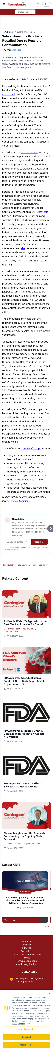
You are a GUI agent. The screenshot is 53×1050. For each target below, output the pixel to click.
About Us (26, 941)
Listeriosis (42, 211)
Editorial (26, 947)
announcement (29, 152)
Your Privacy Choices (26, 964)
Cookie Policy (23, 1024)
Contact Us (26, 951)
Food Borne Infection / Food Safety (32, 565)
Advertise (26, 944)
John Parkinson (11, 631)
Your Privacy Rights (26, 1029)
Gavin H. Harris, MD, (16, 843)
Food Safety (8, 565)
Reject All (26, 1037)
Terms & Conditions (26, 960)
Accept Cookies (26, 1045)
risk (23, 248)
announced (8, 94)
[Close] (50, 993)
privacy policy (13, 550)
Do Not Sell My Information (27, 954)
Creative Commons (20, 501)
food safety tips (32, 448)
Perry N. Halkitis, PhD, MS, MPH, (21, 628)
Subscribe (38, 542)
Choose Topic (23, 12)
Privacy (26, 957)
